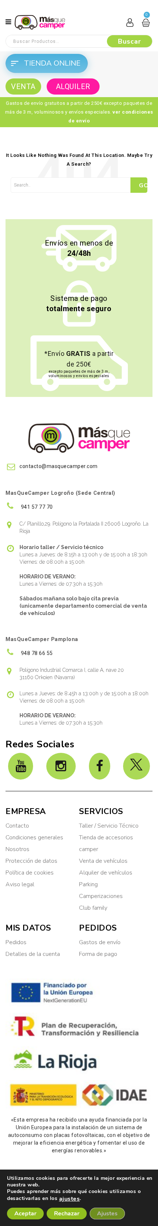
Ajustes (107, 1214)
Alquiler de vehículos (105, 873)
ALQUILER (73, 86)
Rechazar (66, 1214)
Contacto (17, 826)
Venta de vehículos (103, 861)
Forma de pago (98, 954)
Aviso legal (20, 884)
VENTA (23, 86)
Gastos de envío (100, 942)
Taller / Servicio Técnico (109, 826)
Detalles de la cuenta (33, 954)
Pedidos (16, 942)
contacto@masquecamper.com (58, 466)
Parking (89, 884)
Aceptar (25, 1214)
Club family (93, 908)
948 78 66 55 (36, 653)
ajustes (69, 1199)
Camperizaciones (101, 896)
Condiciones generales (34, 837)
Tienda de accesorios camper (106, 843)
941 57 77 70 (36, 507)
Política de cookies (30, 873)
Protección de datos (31, 861)
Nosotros (17, 849)
